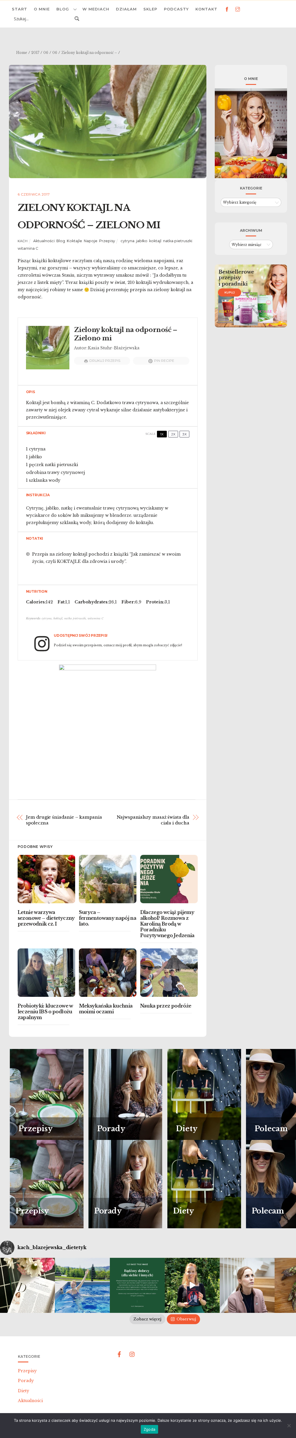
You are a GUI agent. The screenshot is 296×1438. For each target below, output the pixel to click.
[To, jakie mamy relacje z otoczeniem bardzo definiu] (137, 1285)
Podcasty (176, 9)
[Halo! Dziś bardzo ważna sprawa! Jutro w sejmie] (82, 1285)
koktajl (155, 241)
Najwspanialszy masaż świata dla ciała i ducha (153, 820)
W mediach (95, 9)
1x (162, 434)
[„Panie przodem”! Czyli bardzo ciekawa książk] (192, 1285)
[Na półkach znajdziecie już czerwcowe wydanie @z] (27, 1285)
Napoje (90, 241)
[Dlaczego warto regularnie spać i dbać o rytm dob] (247, 1285)
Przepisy (107, 241)
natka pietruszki (177, 241)
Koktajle (74, 241)
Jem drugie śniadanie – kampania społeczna (64, 820)
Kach (23, 241)
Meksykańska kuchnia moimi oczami (106, 1008)
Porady (26, 1380)
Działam (126, 9)
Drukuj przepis (104, 360)
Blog (62, 9)
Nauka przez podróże (165, 1006)
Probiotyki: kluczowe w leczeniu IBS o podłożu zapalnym (45, 1011)
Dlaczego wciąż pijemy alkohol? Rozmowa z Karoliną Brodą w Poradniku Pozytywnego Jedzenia (167, 923)
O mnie (42, 9)
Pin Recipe (164, 360)
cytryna (127, 241)
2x (173, 434)
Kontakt (206, 9)
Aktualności (44, 241)
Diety (23, 1390)
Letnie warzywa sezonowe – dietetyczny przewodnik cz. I (46, 918)
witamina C (28, 248)
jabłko (141, 241)
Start (19, 9)
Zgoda (149, 1429)
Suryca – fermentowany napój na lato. (107, 918)
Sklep (150, 9)
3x (184, 434)
